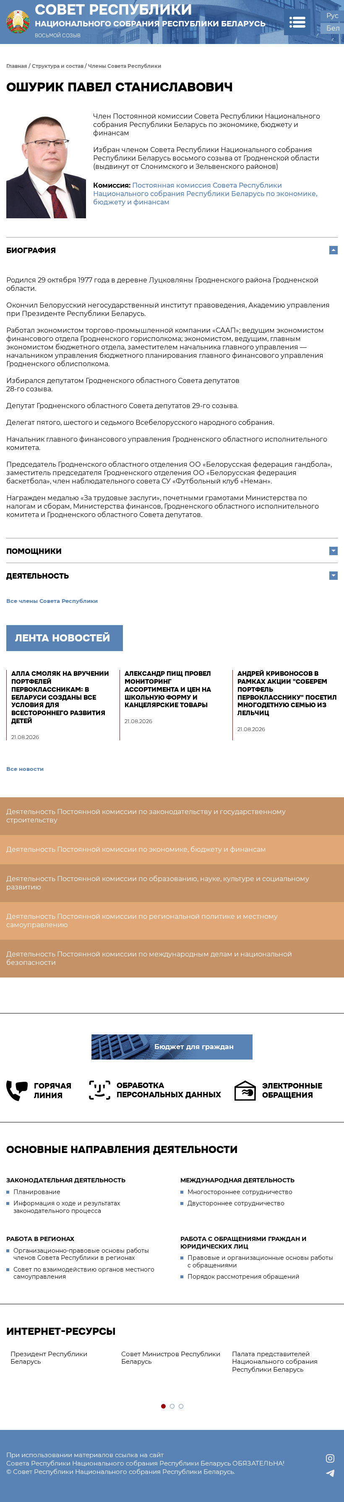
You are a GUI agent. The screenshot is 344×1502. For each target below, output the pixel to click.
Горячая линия (52, 1090)
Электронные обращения (292, 1090)
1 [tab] (164, 1406)
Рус (332, 16)
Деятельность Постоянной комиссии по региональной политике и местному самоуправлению (142, 921)
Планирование (36, 1192)
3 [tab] (181, 1406)
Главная (16, 66)
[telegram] (330, 1473)
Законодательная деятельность (65, 1180)
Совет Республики (150, 15)
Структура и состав (57, 66)
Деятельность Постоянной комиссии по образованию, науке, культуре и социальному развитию (157, 883)
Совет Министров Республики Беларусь (170, 1358)
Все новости (25, 768)
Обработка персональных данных (169, 1090)
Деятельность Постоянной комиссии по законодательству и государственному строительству (146, 816)
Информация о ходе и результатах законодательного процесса (66, 1207)
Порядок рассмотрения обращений (244, 1276)
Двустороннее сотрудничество (236, 1203)
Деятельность (37, 576)
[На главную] (18, 22)
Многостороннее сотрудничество (240, 1192)
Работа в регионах (40, 1239)
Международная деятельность (237, 1180)
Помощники (34, 551)
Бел (333, 28)
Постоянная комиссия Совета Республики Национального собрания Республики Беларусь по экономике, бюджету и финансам (205, 193)
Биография (31, 250)
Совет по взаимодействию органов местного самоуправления (83, 1273)
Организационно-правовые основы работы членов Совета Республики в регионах (81, 1254)
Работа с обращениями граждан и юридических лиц (243, 1242)
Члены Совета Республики (125, 66)
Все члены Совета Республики (52, 600)
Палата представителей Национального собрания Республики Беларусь (275, 1362)
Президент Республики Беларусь (48, 1358)
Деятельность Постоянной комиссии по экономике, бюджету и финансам (136, 849)
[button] (297, 22)
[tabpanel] (61, 1358)
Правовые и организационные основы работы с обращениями (260, 1261)
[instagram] (330, 1458)
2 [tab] (172, 1406)
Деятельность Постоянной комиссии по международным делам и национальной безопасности (149, 958)
